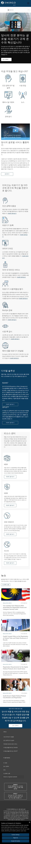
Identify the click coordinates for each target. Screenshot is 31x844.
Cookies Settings (15, 834)
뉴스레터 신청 (5, 584)
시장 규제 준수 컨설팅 (8, 737)
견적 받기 (8, 117)
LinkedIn (17, 806)
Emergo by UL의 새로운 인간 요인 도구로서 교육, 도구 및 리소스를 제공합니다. (15, 796)
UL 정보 (5, 763)
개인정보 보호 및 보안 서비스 (10, 744)
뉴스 (22, 102)
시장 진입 (22, 86)
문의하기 (7, 174)
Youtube (13, 806)
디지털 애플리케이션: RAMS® (10, 747)
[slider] (15, 138)
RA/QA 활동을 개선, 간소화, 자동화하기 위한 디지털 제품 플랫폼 (15, 787)
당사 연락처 (6, 59)
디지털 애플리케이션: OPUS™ (10, 751)
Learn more (23, 831)
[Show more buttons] (28, 138)
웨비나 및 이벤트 (8, 102)
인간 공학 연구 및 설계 (8, 87)
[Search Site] (25, 3)
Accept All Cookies (15, 841)
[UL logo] (8, 3)
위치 (4, 770)
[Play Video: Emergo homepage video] (15, 130)
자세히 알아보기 (12, 213)
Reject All (15, 838)
